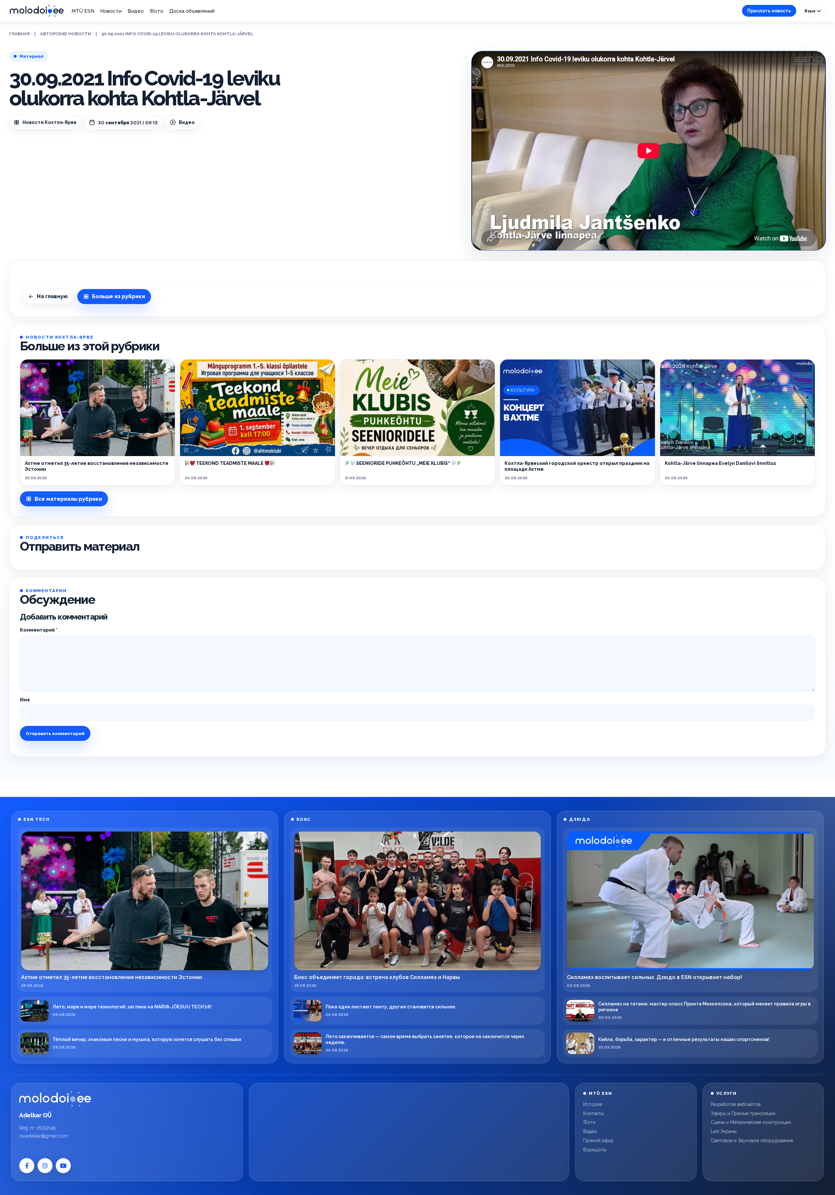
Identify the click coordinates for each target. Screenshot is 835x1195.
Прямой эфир (598, 1140)
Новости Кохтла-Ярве (50, 122)
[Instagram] (45, 1165)
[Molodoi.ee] (55, 1099)
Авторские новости (65, 33)
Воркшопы (594, 1149)
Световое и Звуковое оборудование (752, 1140)
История (592, 1104)
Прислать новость (769, 10)
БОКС (303, 819)
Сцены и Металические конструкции (751, 1122)
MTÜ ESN (82, 11)
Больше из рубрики (118, 296)
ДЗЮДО (579, 819)
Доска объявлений (192, 11)
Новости (111, 11)
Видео (136, 11)
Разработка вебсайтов (736, 1104)
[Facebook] (26, 1165)
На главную (52, 296)
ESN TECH (36, 819)
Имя (25, 699)
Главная (19, 33)
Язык (810, 10)
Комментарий (38, 630)
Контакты (593, 1113)
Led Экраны (723, 1131)
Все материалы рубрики (68, 499)
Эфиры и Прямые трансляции (743, 1113)
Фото (156, 11)
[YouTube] (63, 1165)
